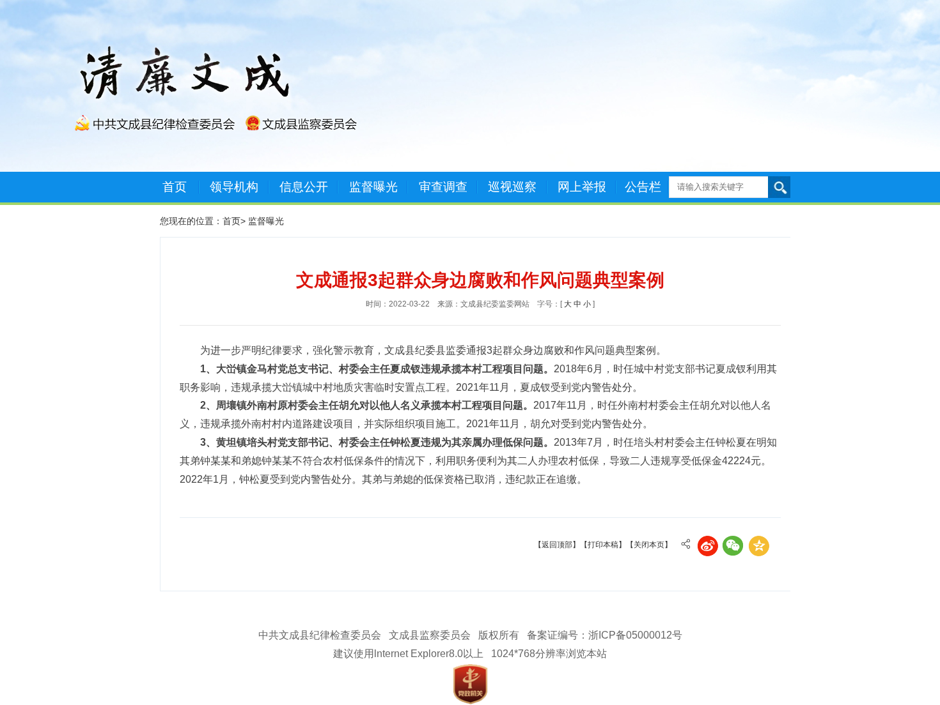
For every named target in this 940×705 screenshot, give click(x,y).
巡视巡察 (512, 186)
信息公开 (303, 186)
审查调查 (443, 186)
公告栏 (643, 186)
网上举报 (582, 186)
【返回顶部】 (557, 544)
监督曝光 (373, 186)
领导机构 (234, 186)
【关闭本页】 (649, 544)
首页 (174, 186)
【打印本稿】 (603, 544)
